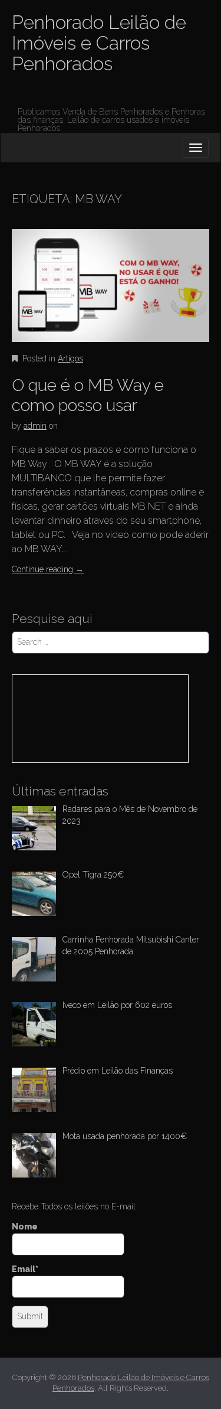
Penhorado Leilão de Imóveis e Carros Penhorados (99, 42)
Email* (25, 1269)
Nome (25, 1226)
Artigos (70, 358)
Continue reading (48, 569)
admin (35, 425)
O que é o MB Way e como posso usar (88, 395)
